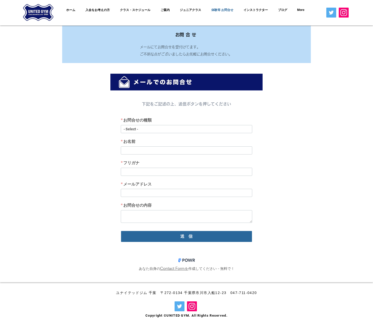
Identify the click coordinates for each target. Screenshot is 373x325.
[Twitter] (331, 13)
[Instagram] (344, 13)
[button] (99, 10)
